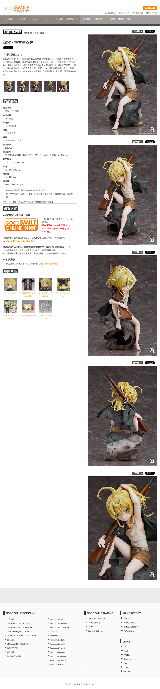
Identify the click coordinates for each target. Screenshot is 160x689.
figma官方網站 (129, 623)
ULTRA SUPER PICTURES (17, 644)
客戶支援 (153, 13)
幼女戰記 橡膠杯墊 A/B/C (28, 317)
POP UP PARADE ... (10, 294)
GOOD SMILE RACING (97, 619)
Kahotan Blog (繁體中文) (59, 627)
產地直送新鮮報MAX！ (132, 627)
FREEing (127, 655)
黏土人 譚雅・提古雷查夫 (63, 294)
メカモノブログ (56, 632)
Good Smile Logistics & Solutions (19, 632)
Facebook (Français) (58, 648)
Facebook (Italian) (57, 664)
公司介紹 (10, 619)
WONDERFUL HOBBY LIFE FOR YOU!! (22, 636)
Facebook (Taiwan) (57, 652)
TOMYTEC (128, 667)
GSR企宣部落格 (94, 623)
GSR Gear (92, 627)
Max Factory (128, 618)
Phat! (126, 651)
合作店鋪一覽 (51, 263)
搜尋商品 (112, 13)
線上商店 (125, 13)
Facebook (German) (58, 656)
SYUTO (127, 671)
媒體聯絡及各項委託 (14, 656)
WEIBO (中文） (56, 636)
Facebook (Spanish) (58, 660)
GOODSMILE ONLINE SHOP (18, 623)
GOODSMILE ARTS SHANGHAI (19, 627)
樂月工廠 (10, 640)
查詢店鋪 (139, 13)
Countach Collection (95, 631)
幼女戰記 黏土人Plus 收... (10, 317)
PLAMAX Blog (129, 631)
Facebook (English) (57, 644)
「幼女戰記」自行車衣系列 (28, 294)
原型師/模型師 (12, 648)
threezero (127, 659)
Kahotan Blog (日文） (58, 619)
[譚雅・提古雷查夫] (122, 133)
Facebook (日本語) (57, 640)
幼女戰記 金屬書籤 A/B (46, 317)
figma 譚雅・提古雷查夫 (45, 294)
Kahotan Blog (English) (58, 623)
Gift (125, 647)
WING (126, 663)
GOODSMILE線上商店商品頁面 (20, 241)
